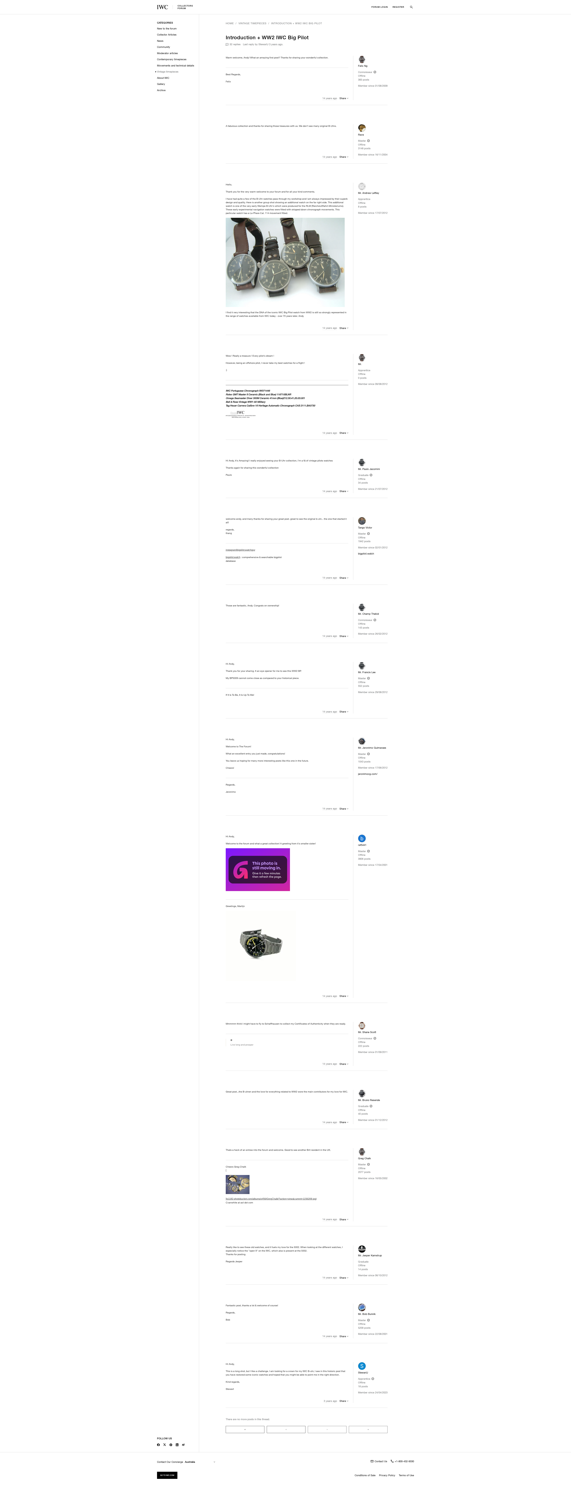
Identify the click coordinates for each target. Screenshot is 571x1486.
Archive (161, 90)
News (160, 40)
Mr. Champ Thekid (368, 613)
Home (230, 23)
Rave (361, 134)
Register (398, 7)
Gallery (161, 83)
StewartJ (263, 44)
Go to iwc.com (167, 1475)
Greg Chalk (364, 1158)
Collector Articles (167, 34)
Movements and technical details (175, 65)
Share (342, 98)
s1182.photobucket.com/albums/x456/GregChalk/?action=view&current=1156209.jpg (271, 1199)
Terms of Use (406, 1475)
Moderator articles (167, 53)
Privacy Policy (387, 1475)
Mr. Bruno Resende (369, 1100)
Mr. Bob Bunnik (367, 1313)
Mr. (360, 364)
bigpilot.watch (366, 553)
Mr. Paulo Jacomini (369, 469)
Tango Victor (365, 527)
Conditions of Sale (365, 1475)
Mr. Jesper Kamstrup (370, 1255)
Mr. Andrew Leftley (368, 192)
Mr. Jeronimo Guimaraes (372, 747)
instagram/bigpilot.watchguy (240, 550)
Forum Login (379, 7)
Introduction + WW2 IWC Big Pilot (296, 23)
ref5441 (362, 844)
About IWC (163, 77)
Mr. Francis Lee (366, 672)
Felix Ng (362, 65)
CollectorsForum (185, 7)
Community (163, 46)
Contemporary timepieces (171, 59)
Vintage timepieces (167, 71)
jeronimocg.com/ (368, 773)
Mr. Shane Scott (367, 1032)
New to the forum (167, 28)
